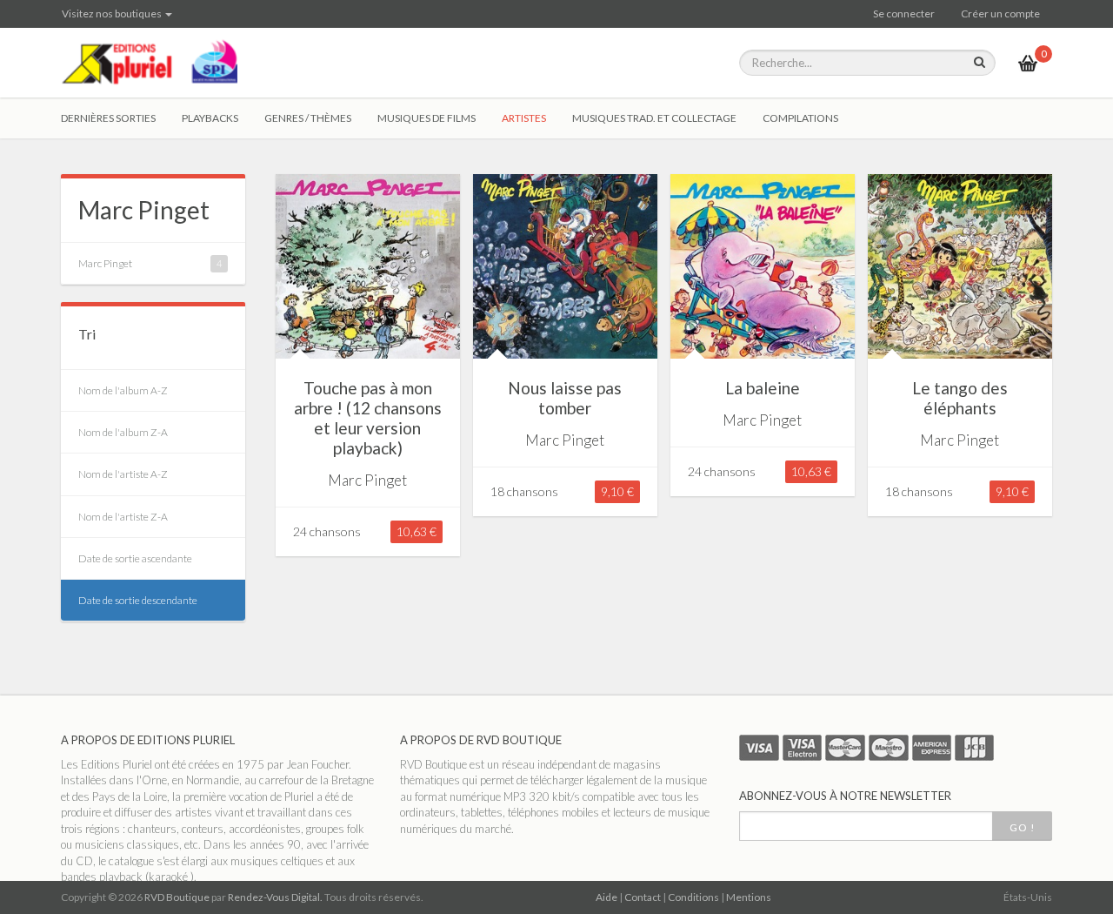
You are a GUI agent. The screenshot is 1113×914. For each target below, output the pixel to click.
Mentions (748, 897)
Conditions (693, 897)
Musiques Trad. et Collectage (654, 117)
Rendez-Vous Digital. (275, 897)
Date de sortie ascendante (135, 558)
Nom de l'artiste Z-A (123, 516)
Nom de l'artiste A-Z (123, 474)
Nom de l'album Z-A (123, 432)
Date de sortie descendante (137, 600)
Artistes (524, 117)
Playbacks (210, 117)
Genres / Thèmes (307, 117)
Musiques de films (426, 117)
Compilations (800, 117)
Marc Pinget (144, 210)
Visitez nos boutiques (112, 13)
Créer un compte (1000, 13)
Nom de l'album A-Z (123, 390)
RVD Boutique (177, 897)
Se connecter (904, 13)
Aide (606, 897)
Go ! (1022, 827)
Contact (642, 897)
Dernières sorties (108, 117)
